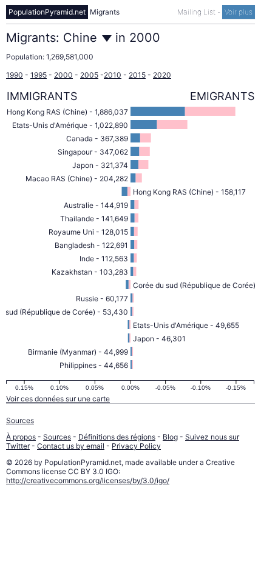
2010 (112, 74)
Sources (20, 420)
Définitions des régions (116, 436)
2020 (162, 74)
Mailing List (197, 11)
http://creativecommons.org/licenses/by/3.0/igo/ (87, 480)
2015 (137, 74)
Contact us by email (70, 445)
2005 (89, 74)
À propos (21, 436)
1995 (38, 74)
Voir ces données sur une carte (58, 398)
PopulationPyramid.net (47, 11)
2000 (63, 74)
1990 (14, 74)
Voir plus (239, 11)
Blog (170, 436)
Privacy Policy (136, 445)
